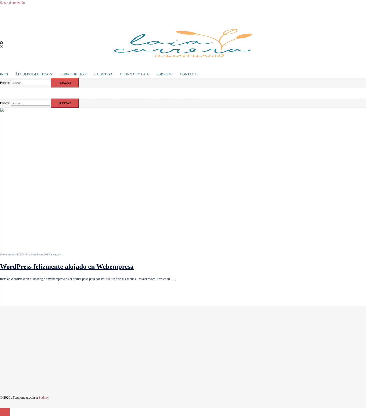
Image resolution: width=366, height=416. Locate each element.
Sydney (44, 397)
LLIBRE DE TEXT (73, 74)
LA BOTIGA (103, 74)
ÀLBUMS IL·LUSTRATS (33, 74)
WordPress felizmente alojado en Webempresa (67, 266)
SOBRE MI (165, 74)
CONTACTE (189, 74)
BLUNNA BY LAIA (134, 74)
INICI (4, 74)
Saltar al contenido (12, 2)
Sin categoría (55, 254)
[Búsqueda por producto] (1, 45)
